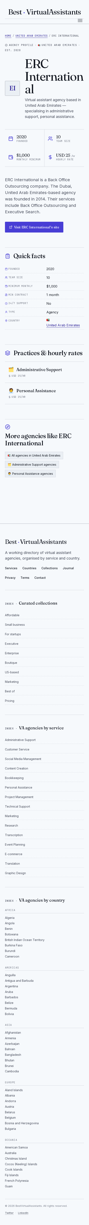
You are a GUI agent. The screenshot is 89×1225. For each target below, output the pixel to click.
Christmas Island (16, 1158)
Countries (29, 568)
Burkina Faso (14, 945)
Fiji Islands (12, 1175)
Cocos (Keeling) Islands (21, 1164)
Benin (9, 928)
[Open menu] (80, 20)
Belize (9, 1002)
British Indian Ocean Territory (24, 940)
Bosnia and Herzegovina (22, 1123)
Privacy (10, 577)
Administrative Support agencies (32, 464)
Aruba (9, 992)
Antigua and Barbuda (19, 980)
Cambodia (12, 1071)
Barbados (11, 997)
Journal (68, 568)
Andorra (10, 1101)
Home (8, 35)
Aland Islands (14, 1090)
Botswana (11, 934)
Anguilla (10, 975)
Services (11, 568)
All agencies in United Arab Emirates (36, 455)
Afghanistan (13, 1032)
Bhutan (9, 1060)
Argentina (11, 986)
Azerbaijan (12, 1043)
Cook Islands (14, 1169)
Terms (24, 577)
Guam (9, 1186)
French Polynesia (17, 1180)
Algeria (9, 917)
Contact (40, 577)
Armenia (10, 1038)
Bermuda (11, 1008)
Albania (10, 1095)
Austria (9, 1106)
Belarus (10, 1112)
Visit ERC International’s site (36, 227)
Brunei (9, 1066)
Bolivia (9, 1014)
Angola (9, 923)
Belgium (10, 1117)
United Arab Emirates (32, 35)
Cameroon (12, 956)
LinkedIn (23, 1212)
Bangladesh (13, 1054)
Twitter (9, 1212)
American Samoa (16, 1147)
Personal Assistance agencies (30, 473)
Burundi (10, 951)
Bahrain (10, 1049)
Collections (49, 568)
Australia (10, 1153)
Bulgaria (10, 1128)
